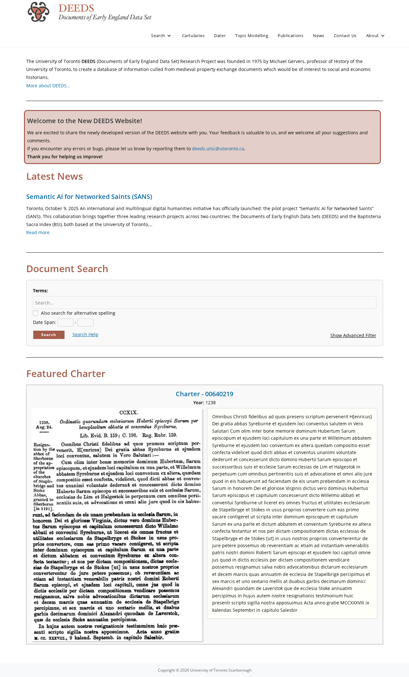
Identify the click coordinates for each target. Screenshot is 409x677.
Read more (38, 232)
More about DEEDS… (48, 86)
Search (48, 334)
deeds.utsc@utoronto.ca (218, 149)
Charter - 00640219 (204, 394)
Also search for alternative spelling (78, 313)
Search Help (85, 334)
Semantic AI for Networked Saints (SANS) (89, 196)
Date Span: (44, 322)
